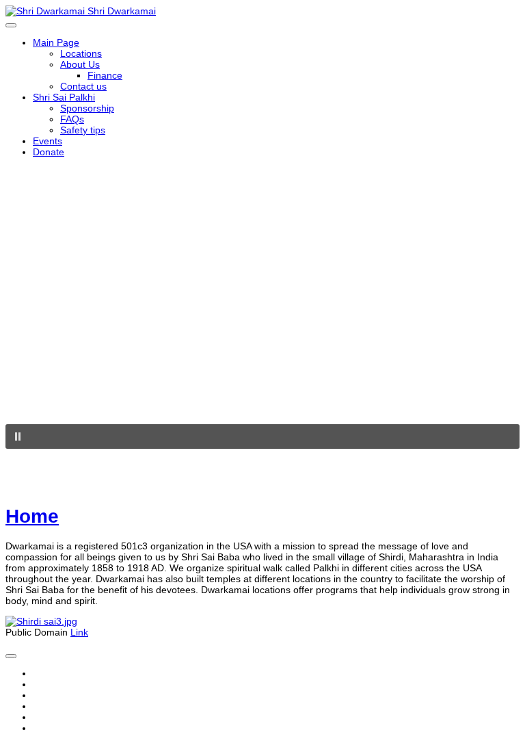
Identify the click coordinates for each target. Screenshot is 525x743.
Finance (105, 75)
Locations (81, 53)
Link (79, 632)
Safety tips (82, 130)
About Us (80, 64)
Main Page (56, 42)
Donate (48, 151)
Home (32, 516)
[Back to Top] (10, 656)
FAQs (72, 119)
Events (47, 140)
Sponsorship (87, 108)
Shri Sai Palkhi (64, 97)
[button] (262, 436)
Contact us (83, 86)
